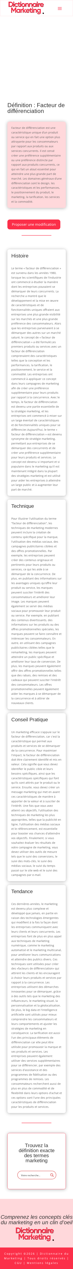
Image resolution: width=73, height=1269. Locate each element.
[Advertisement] (36, 54)
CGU (19, 1263)
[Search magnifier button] (52, 1175)
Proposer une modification (34, 224)
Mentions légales (42, 1263)
